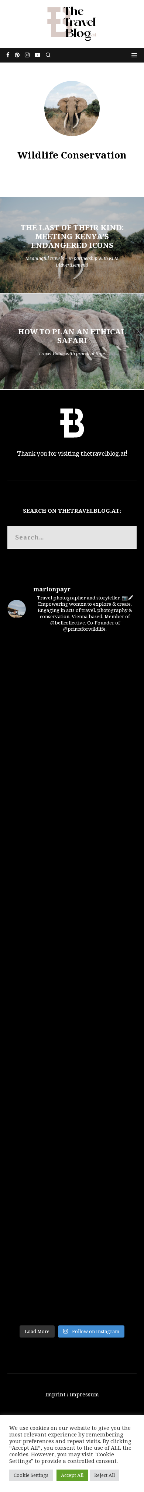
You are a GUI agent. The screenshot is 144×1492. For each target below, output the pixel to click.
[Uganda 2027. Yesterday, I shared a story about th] (72, 677)
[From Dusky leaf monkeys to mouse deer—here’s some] (72, 904)
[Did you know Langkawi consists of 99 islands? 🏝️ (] (72, 829)
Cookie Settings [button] (31, 1475)
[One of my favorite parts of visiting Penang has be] (72, 1132)
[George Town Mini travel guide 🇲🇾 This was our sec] (72, 1056)
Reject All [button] (104, 1475)
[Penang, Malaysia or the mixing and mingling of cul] (72, 1207)
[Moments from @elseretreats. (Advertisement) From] (72, 1283)
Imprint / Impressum (72, 1394)
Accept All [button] (72, 1475)
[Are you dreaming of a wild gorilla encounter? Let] (72, 753)
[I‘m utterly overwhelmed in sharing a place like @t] (72, 980)
